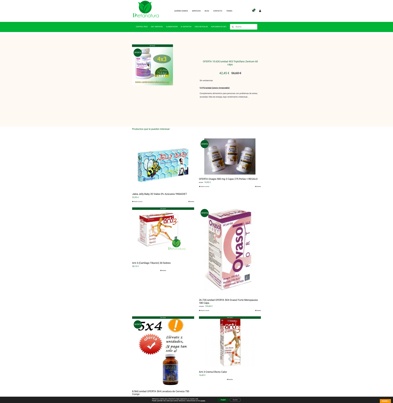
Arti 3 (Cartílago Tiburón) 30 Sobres (151, 263)
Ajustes (235, 400)
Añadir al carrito (138, 201)
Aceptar (223, 400)
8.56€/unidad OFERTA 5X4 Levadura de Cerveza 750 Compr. (160, 393)
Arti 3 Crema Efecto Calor (213, 372)
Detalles (192, 201)
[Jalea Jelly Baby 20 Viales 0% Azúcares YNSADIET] (163, 164)
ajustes (202, 401)
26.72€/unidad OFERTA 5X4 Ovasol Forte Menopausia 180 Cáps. (228, 301)
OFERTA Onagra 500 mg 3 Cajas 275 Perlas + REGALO (228, 179)
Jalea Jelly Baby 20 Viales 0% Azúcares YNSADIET (159, 194)
